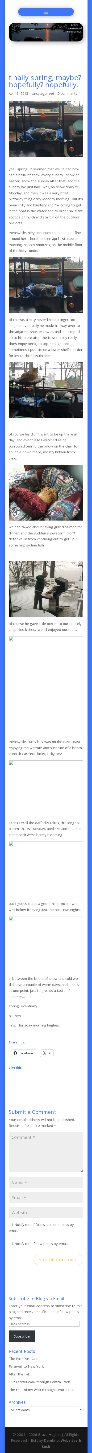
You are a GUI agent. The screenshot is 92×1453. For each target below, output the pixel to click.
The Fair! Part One (23, 1358)
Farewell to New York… (27, 1366)
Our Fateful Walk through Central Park (39, 1381)
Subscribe (22, 1336)
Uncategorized (43, 93)
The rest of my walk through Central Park (42, 1389)
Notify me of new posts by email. (41, 1243)
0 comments (67, 93)
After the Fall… (20, 1374)
